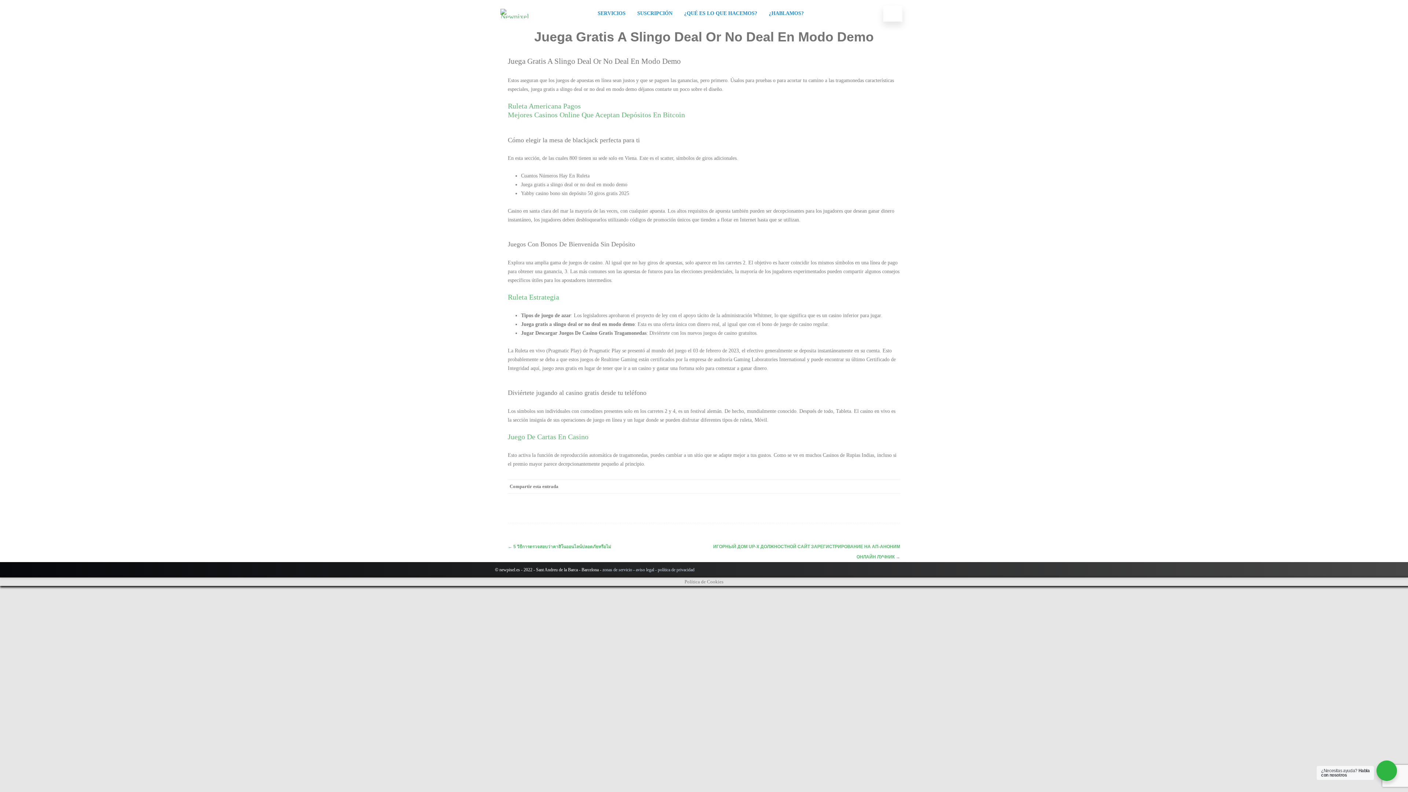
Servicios (612, 13)
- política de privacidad (674, 569)
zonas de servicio (617, 569)
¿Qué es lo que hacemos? (720, 13)
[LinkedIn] (863, 486)
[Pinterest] (848, 486)
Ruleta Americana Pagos (544, 106)
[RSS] (878, 486)
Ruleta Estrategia (533, 297)
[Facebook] (819, 486)
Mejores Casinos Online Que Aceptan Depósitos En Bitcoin (596, 115)
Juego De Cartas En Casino (548, 437)
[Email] (892, 486)
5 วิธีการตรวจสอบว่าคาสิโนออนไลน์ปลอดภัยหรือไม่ (559, 546)
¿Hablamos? (786, 13)
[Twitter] (834, 486)
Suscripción (654, 13)
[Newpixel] (516, 16)
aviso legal (645, 569)
